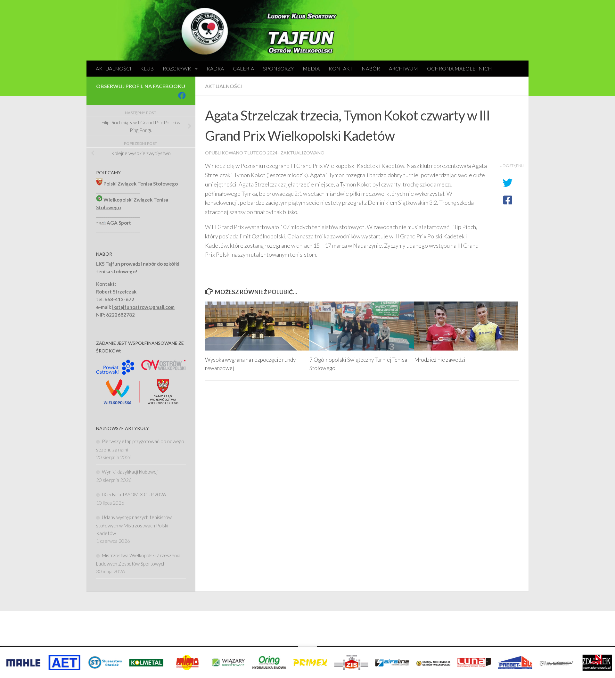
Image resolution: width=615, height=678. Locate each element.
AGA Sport (119, 223)
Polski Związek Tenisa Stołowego (140, 183)
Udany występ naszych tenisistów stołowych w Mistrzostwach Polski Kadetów (134, 525)
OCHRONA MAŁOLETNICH (459, 68)
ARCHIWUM (403, 68)
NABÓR (371, 68)
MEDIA (311, 68)
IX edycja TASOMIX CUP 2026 (134, 494)
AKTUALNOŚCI (113, 68)
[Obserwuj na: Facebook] (182, 95)
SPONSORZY (278, 68)
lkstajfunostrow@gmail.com (143, 307)
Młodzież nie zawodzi (439, 359)
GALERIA (243, 68)
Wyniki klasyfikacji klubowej (130, 472)
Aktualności (223, 86)
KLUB (147, 68)
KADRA (215, 68)
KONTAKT (341, 68)
